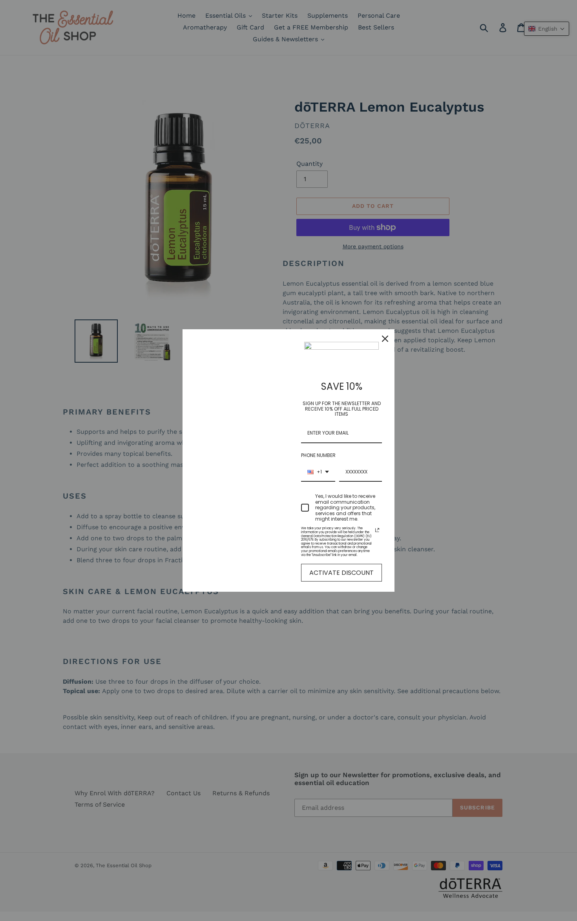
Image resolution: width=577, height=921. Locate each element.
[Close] (385, 338)
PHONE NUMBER (318, 455)
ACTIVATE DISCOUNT (341, 572)
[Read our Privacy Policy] (377, 530)
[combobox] (318, 472)
